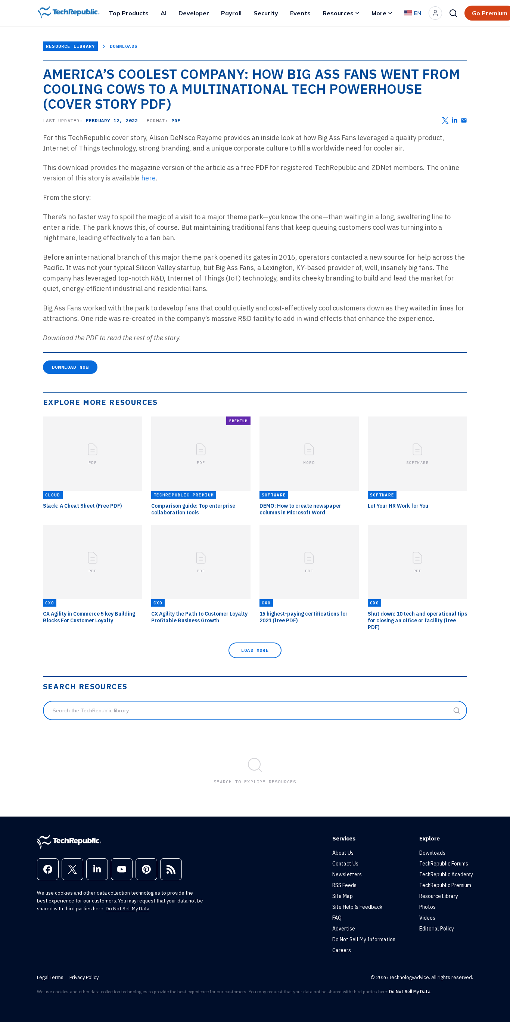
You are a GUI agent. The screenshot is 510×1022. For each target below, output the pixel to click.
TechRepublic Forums (443, 863)
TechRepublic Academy (446, 874)
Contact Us (345, 863)
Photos (427, 907)
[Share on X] (445, 120)
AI (164, 13)
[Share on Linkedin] (454, 120)
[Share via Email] (464, 120)
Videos (427, 917)
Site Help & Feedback (357, 907)
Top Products (129, 13)
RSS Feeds (344, 885)
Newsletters (347, 874)
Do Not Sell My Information (363, 939)
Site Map (342, 896)
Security (266, 13)
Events (300, 13)
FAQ (337, 917)
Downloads (123, 46)
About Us (343, 852)
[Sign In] (435, 13)
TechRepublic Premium (445, 885)
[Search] (453, 13)
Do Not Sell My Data (127, 908)
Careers (341, 950)
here (148, 178)
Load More (255, 650)
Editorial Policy (436, 928)
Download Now (70, 367)
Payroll (231, 13)
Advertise (343, 928)
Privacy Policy (84, 977)
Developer (193, 13)
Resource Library (70, 46)
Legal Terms (50, 977)
